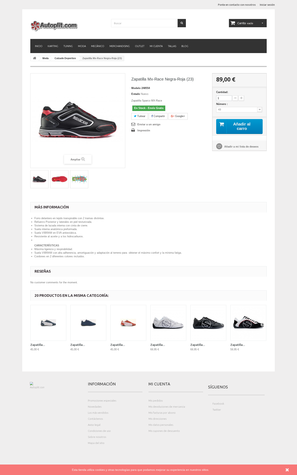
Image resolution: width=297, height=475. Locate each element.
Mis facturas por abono (162, 412)
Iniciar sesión (267, 4)
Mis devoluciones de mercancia (166, 406)
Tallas (172, 46)
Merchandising (120, 46)
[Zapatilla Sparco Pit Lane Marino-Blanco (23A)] (48, 323)
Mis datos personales (160, 424)
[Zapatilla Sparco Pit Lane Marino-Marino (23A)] (88, 323)
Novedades (94, 406)
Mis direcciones (157, 418)
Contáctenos (95, 418)
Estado (135, 93)
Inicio (38, 46)
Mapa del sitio (96, 443)
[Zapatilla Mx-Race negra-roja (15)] (39, 179)
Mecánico (97, 46)
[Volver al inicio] (34, 58)
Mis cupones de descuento (164, 430)
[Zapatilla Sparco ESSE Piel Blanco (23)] (168, 323)
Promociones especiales (102, 400)
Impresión (143, 130)
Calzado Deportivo (65, 58)
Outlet (139, 46)
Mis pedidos (155, 400)
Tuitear (140, 116)
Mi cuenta (156, 46)
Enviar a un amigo (148, 124)
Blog (184, 46)
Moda (82, 46)
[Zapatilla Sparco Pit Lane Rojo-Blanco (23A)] (128, 323)
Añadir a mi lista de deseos (240, 146)
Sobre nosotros (97, 436)
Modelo (136, 88)
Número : (222, 104)
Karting (53, 46)
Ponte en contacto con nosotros (237, 4)
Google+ (179, 116)
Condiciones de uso (99, 430)
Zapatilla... (37, 344)
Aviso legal (94, 424)
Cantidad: (222, 92)
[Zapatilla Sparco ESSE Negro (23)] (248, 323)
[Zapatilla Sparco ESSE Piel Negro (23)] (208, 323)
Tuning (68, 46)
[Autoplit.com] (67, 25)
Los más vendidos (98, 412)
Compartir (159, 116)
